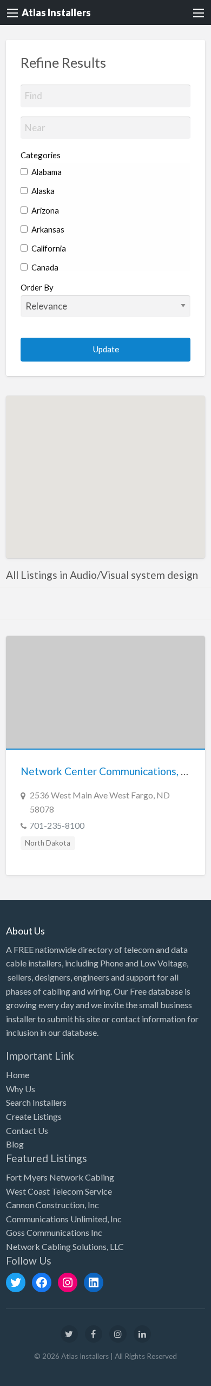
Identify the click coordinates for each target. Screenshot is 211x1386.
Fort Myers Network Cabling (60, 1177)
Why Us (20, 1089)
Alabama (46, 172)
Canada (44, 267)
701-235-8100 (56, 825)
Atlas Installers (56, 12)
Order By (37, 287)
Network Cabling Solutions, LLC (65, 1246)
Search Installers (36, 1102)
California (48, 248)
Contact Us (27, 1130)
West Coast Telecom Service (59, 1191)
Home (17, 1074)
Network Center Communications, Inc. (108, 771)
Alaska (42, 191)
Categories (41, 155)
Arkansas (47, 229)
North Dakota (47, 843)
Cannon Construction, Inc (52, 1205)
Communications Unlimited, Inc (64, 1219)
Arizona (44, 210)
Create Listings (34, 1116)
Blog (15, 1144)
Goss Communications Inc (54, 1232)
